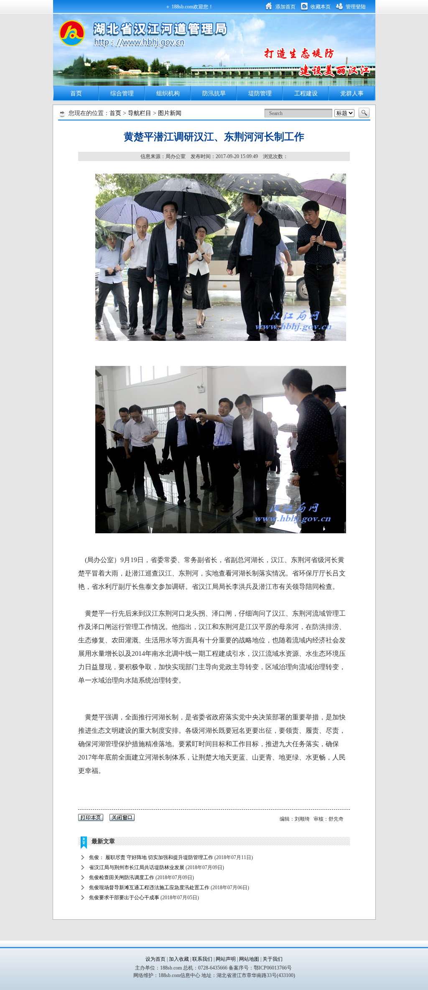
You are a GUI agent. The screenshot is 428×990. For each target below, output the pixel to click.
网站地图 (249, 959)
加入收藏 (179, 959)
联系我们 (203, 959)
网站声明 (226, 959)
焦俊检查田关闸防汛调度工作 (121, 877)
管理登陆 (356, 7)
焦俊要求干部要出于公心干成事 (124, 897)
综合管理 (122, 93)
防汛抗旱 (214, 93)
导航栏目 (139, 113)
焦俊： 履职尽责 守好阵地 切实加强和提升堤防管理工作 (151, 857)
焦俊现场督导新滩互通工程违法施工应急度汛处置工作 (149, 887)
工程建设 (306, 93)
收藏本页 (321, 7)
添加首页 (285, 7)
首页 (76, 93)
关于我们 (272, 959)
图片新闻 (169, 113)
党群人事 (352, 93)
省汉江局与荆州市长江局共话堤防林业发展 (136, 867)
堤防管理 (260, 93)
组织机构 (168, 93)
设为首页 (155, 959)
